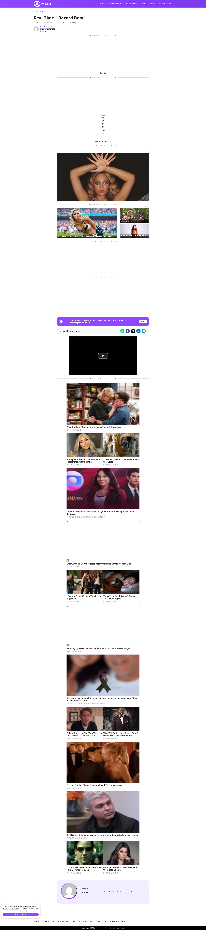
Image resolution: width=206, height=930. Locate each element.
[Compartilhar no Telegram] (144, 331)
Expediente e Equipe (66, 921)
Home (102, 4)
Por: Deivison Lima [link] (47, 27)
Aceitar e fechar (20, 914)
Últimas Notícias (115, 4)
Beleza (162, 4)
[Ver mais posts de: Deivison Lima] (36, 29)
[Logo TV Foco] (42, 4)
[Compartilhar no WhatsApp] (122, 331)
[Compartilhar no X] (133, 331)
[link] (69, 891)
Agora (144, 4)
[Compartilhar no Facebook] (128, 331)
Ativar (143, 321)
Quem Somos (48, 921)
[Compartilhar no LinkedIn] (138, 331)
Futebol (153, 4)
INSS (169, 4)
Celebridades (132, 4)
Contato (98, 921)
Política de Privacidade (115, 921)
